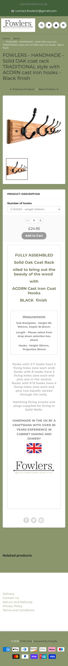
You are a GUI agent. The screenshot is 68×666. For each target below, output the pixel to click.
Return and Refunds (17, 602)
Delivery (9, 594)
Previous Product (23, 89)
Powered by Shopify (45, 641)
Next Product (47, 89)
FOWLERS (26, 641)
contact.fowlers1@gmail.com (36, 11)
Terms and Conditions (18, 610)
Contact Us (11, 598)
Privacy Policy (12, 606)
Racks (16, 38)
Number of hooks (19, 203)
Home (6, 38)
